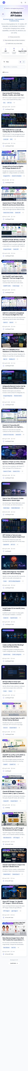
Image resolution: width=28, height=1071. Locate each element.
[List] (23, 61)
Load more (13, 963)
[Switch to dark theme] (21, 2)
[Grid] (20, 61)
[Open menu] (25, 2)
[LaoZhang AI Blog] (4, 2)
